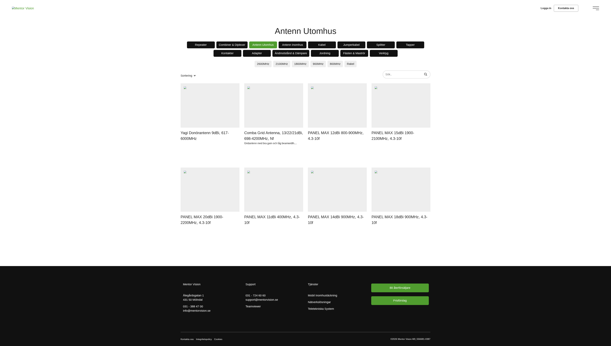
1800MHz (300, 63)
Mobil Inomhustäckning (322, 295)
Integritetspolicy (204, 339)
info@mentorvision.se (197, 310)
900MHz (318, 63)
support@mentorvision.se (262, 299)
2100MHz (282, 63)
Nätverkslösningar (319, 302)
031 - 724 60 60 (256, 295)
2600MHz (263, 63)
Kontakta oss (566, 8)
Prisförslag (400, 300)
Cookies (218, 339)
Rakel (350, 63)
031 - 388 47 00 (193, 306)
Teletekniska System (321, 308)
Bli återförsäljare (400, 287)
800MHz (335, 63)
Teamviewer (253, 306)
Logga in (546, 8)
